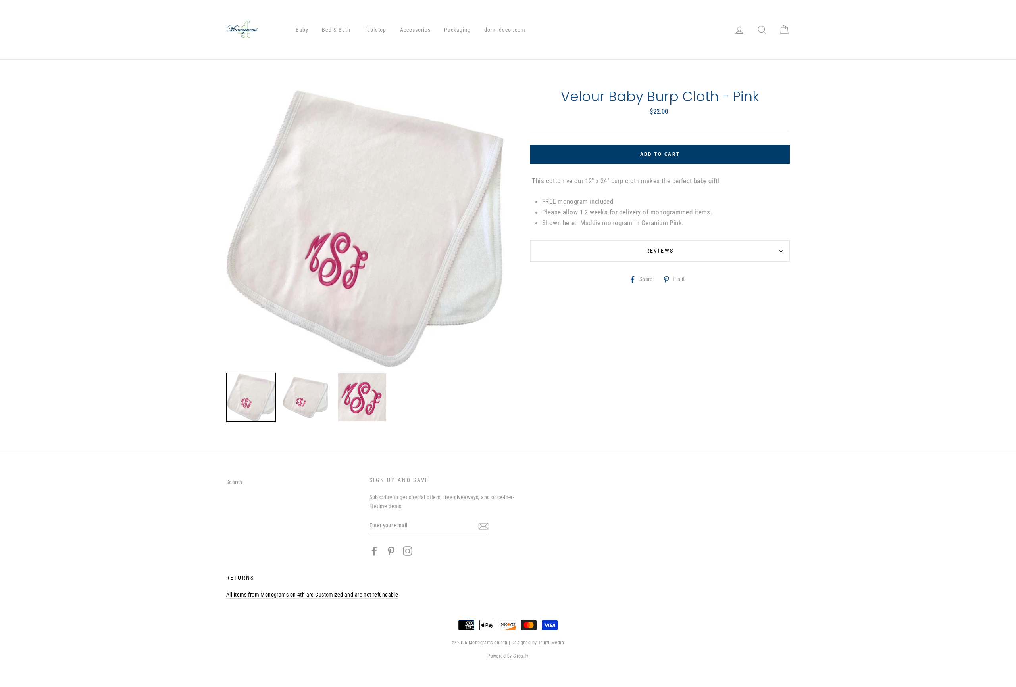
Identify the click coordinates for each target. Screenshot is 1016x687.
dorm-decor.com (504, 30)
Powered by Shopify (508, 656)
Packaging (457, 30)
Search (234, 482)
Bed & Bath (336, 30)
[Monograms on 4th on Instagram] (407, 551)
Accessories (415, 30)
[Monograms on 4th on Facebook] (374, 551)
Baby (302, 30)
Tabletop (375, 30)
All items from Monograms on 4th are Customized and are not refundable (312, 594)
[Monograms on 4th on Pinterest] (391, 551)
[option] (365, 228)
